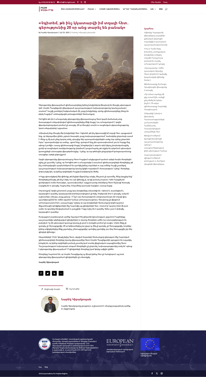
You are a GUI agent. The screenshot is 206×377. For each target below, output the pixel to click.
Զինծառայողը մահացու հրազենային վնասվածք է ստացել (155, 87)
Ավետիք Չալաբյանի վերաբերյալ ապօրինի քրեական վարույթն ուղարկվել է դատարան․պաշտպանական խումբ (155, 38)
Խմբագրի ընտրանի (86, 32)
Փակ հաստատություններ (73, 9)
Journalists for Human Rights (55, 373)
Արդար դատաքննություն (135, 9)
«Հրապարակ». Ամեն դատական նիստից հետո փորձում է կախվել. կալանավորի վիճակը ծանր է (155, 74)
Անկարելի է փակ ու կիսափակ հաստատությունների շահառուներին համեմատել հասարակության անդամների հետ (154, 122)
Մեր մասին (156, 2)
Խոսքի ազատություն (110, 9)
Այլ (152, 9)
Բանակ (91, 9)
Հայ (40, 367)
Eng (161, 9)
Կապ (165, 2)
